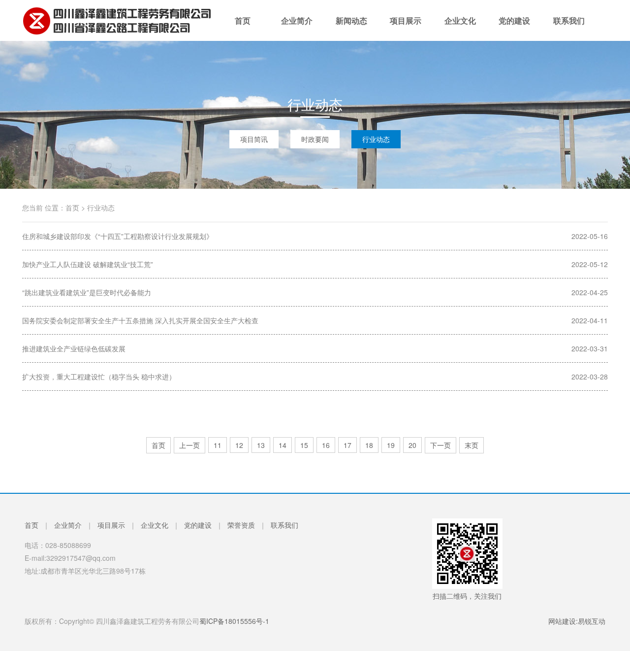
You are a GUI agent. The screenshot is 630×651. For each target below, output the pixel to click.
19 (391, 445)
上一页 (189, 445)
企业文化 (460, 28)
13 (261, 445)
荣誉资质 (241, 525)
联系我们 (569, 28)
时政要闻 (315, 139)
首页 (243, 28)
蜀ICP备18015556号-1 (234, 621)
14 (282, 445)
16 (326, 445)
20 (412, 445)
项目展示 (405, 28)
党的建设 (514, 28)
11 (217, 445)
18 (369, 445)
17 (347, 445)
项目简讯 (254, 139)
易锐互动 (591, 621)
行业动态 (376, 139)
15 (304, 445)
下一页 (440, 445)
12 (239, 445)
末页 (471, 445)
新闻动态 (351, 28)
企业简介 (297, 28)
